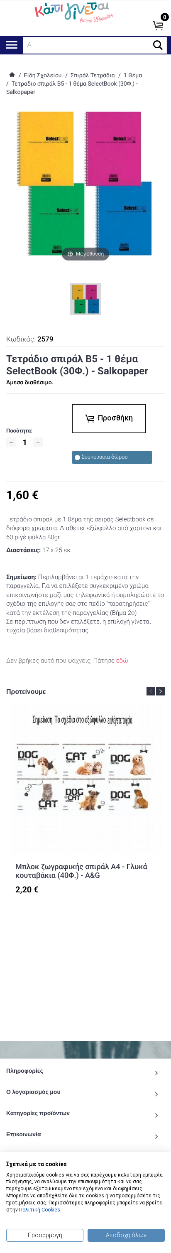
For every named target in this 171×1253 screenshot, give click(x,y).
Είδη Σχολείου (42, 75)
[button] (158, 45)
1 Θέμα (133, 75)
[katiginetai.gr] (73, 11)
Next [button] (160, 691)
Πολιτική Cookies (39, 1210)
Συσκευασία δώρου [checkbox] (104, 457)
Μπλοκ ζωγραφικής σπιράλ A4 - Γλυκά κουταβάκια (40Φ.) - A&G (81, 871)
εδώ (122, 660)
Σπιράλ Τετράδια (93, 75)
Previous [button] (151, 691)
